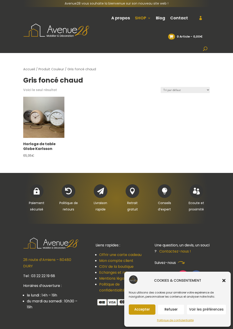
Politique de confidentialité (175, 320)
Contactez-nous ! (175, 251)
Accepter (142, 309)
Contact (179, 18)
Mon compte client (116, 260)
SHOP (140, 18)
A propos (120, 18)
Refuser (171, 309)
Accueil (29, 69)
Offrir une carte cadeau (120, 254)
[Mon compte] (198, 18)
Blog (160, 18)
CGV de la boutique (116, 266)
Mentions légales (114, 278)
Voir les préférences (206, 309)
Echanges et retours (117, 272)
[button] (224, 280)
